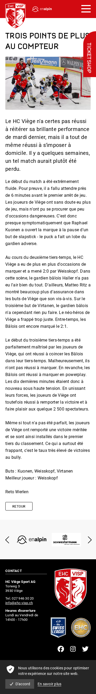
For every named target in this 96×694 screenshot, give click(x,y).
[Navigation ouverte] (86, 9)
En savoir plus (50, 684)
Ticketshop (88, 58)
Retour (19, 506)
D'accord (22, 684)
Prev (7, 540)
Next (89, 540)
